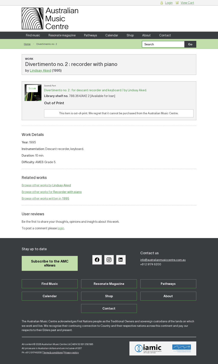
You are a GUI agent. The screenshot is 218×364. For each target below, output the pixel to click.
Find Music (50, 283)
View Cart (187, 2)
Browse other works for (52, 192)
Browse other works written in (45, 198)
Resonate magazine (62, 35)
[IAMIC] (148, 348)
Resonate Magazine (109, 283)
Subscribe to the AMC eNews (50, 263)
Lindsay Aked (40, 70)
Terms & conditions (53, 352)
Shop (130, 35)
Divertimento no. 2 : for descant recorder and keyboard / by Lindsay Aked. (95, 90)
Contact (165, 35)
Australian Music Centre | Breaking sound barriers (50, 18)
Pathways (90, 35)
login (60, 228)
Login (169, 2)
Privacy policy (71, 352)
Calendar (111, 35)
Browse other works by (46, 185)
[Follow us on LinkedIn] (121, 259)
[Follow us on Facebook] (97, 259)
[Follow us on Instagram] (109, 259)
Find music (33, 35)
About (146, 35)
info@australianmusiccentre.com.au (163, 259)
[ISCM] (181, 348)
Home (27, 44)
